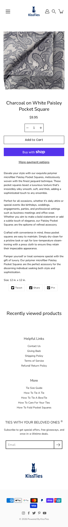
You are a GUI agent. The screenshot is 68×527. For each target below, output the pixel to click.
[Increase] (41, 128)
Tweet (18, 287)
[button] (54, 11)
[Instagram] (23, 513)
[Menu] (8, 11)
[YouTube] (44, 513)
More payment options (34, 162)
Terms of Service (34, 361)
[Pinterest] (39, 513)
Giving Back (34, 351)
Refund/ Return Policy (34, 365)
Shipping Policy (34, 356)
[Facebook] (28, 513)
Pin (53, 287)
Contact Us (34, 346)
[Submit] (58, 444)
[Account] (47, 11)
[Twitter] (34, 513)
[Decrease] (27, 128)
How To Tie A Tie (34, 393)
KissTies (44, 519)
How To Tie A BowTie (34, 398)
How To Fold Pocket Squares (34, 407)
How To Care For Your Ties (34, 402)
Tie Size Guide (34, 388)
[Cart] (61, 11)
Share (36, 287)
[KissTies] (34, 11)
